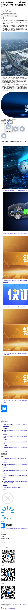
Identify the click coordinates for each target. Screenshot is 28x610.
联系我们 (14, 528)
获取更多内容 (4, 453)
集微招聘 (10, 528)
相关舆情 (3, 11)
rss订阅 (3, 529)
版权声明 (6, 528)
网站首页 (2, 528)
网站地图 (18, 528)
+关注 (2, 404)
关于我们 (22, 528)
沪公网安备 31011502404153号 (9, 608)
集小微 (5, 10)
